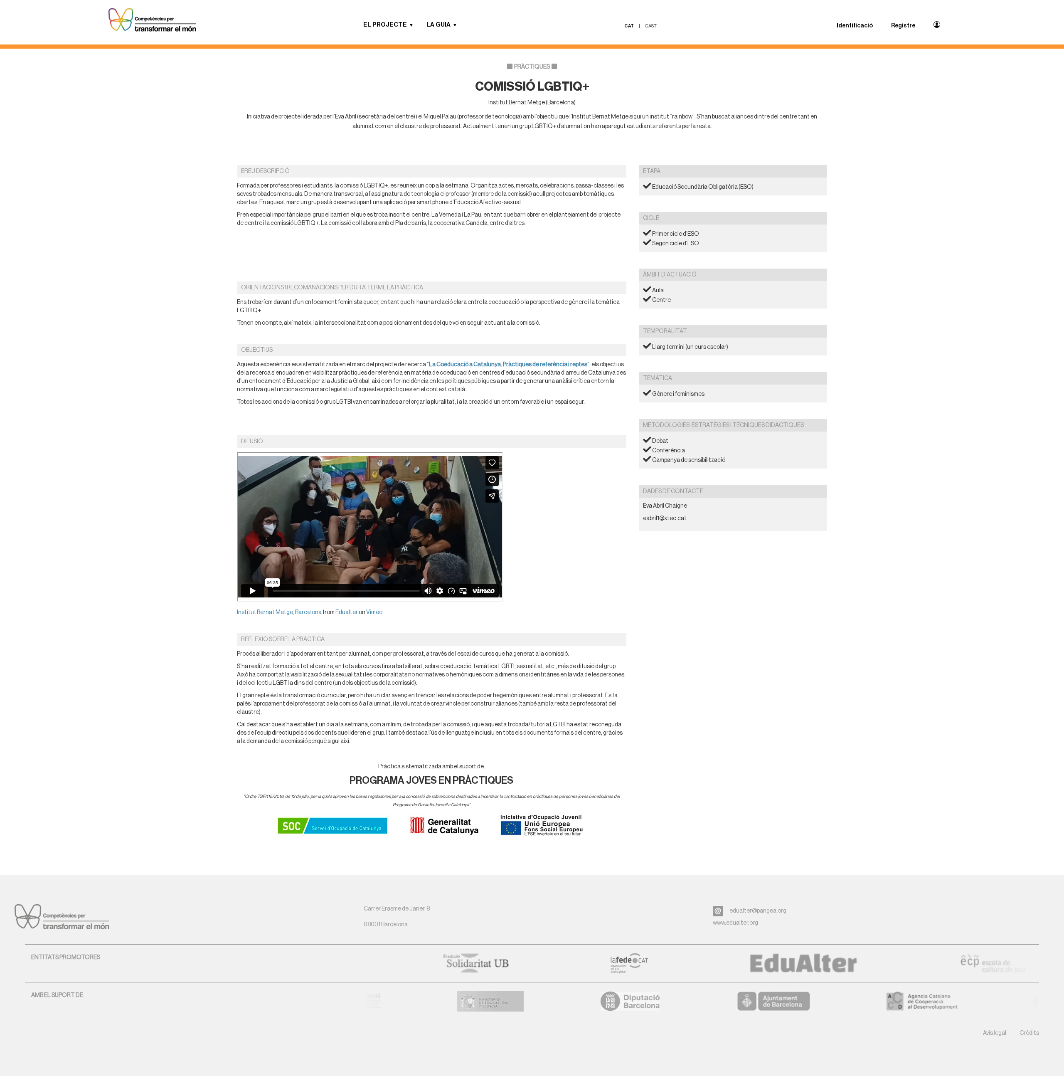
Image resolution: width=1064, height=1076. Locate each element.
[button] (414, 25)
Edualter (346, 612)
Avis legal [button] (994, 1033)
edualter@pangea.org (757, 911)
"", (509, 365)
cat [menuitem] (629, 26)
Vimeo (374, 612)
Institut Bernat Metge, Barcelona (279, 612)
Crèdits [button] (1029, 1033)
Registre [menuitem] (903, 26)
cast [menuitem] (651, 26)
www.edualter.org (735, 923)
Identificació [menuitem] (855, 26)
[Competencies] (152, 20)
